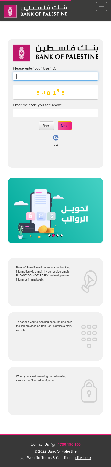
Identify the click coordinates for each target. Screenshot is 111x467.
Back (47, 125)
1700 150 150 (69, 444)
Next (64, 125)
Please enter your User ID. (34, 68)
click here (83, 457)
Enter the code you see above (37, 104)
